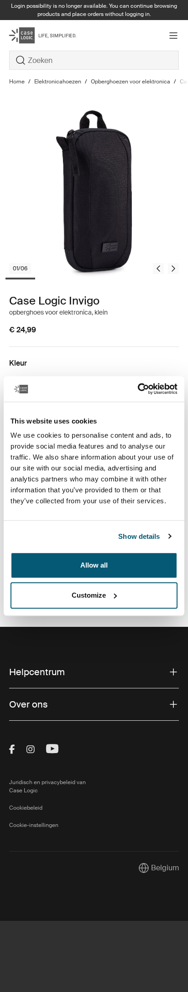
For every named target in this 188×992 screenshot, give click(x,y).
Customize (89, 595)
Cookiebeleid (25, 807)
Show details (139, 536)
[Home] (37, 35)
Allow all (94, 565)
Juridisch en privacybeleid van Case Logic (47, 786)
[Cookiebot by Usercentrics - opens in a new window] (138, 389)
